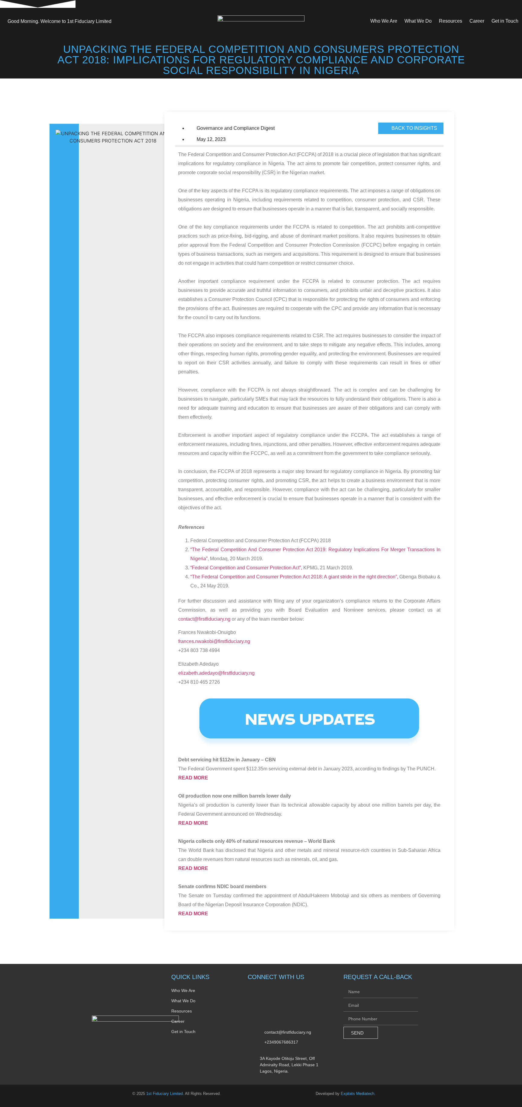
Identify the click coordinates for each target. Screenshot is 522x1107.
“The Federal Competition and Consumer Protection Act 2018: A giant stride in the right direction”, (294, 576)
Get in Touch (504, 21)
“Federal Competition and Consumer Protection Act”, (246, 567)
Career (476, 21)
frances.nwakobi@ (198, 641)
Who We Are (383, 21)
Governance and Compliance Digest (236, 128)
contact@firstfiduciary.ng (204, 619)
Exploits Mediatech (357, 1093)
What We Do (418, 21)
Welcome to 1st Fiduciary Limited (59, 21)
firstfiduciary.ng (234, 641)
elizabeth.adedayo (198, 673)
